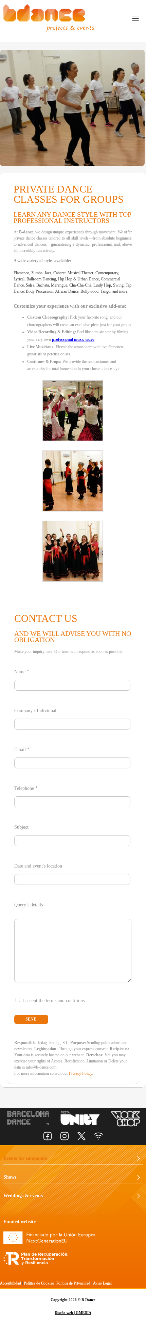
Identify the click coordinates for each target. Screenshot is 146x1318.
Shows (9, 1176)
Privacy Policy (80, 1073)
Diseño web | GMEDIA (73, 1313)
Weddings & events (23, 1195)
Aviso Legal (102, 1283)
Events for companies (25, 1158)
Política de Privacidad (73, 1283)
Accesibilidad (10, 1283)
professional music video (73, 339)
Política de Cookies (39, 1283)
